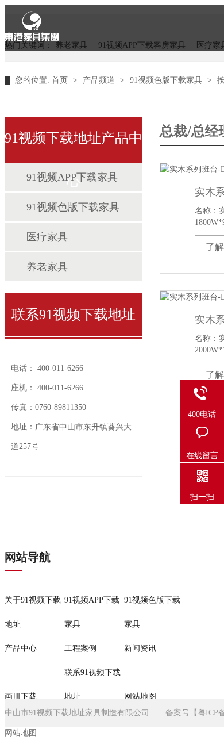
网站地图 (140, 696)
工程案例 (80, 648)
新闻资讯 (140, 648)
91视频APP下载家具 (72, 177)
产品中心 (21, 648)
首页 (61, 80)
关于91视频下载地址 (33, 612)
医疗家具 (47, 237)
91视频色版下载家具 (167, 80)
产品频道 (100, 80)
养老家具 (47, 267)
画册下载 (21, 696)
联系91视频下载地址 (92, 684)
